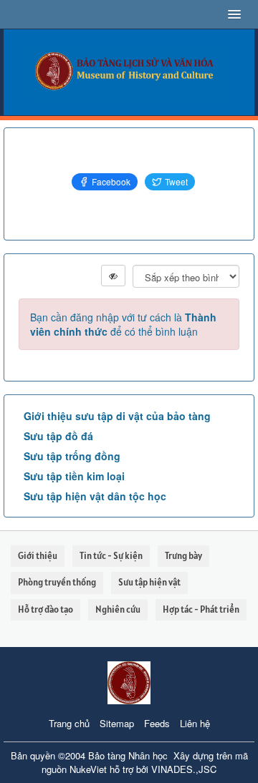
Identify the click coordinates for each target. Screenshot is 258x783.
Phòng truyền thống (57, 582)
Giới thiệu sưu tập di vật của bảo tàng (117, 416)
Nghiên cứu (117, 609)
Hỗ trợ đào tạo (45, 609)
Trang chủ (69, 723)
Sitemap (117, 723)
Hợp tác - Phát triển (201, 609)
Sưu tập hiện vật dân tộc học (95, 496)
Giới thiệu (37, 556)
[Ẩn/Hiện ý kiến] (113, 275)
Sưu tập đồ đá (58, 436)
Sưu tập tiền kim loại (74, 476)
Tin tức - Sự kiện (111, 556)
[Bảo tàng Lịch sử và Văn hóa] (129, 71)
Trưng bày (183, 556)
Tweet (176, 181)
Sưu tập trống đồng (72, 456)
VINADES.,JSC (183, 769)
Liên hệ (195, 723)
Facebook (111, 181)
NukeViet (88, 769)
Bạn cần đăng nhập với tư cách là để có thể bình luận (123, 324)
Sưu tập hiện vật (149, 582)
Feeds (157, 723)
